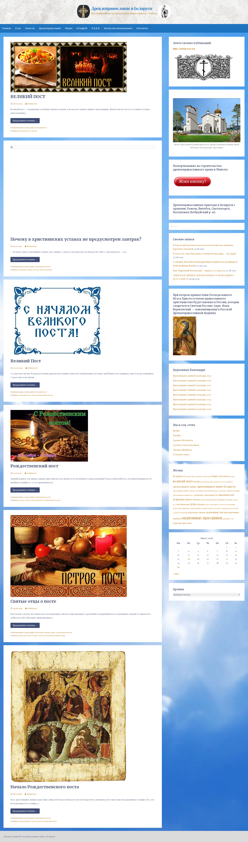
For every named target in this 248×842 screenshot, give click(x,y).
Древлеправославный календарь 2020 (192, 380)
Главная (6, 28)
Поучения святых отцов (45, 632)
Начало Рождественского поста (44, 786)
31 (178, 567)
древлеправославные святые (184, 491)
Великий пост (41, 127)
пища (30, 269)
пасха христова (211, 500)
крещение (199, 495)
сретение (217, 508)
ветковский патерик (206, 482)
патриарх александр (225, 500)
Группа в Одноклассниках (186, 445)
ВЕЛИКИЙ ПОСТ (27, 96)
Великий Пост (25, 361)
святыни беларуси (207, 508)
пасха (202, 499)
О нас (18, 28)
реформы (200, 504)
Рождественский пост (34, 466)
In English (81, 28)
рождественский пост (34, 500)
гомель (230, 481)
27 (208, 563)
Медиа (68, 28)
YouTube (177, 435)
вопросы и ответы (220, 482)
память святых (192, 499)
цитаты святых (45, 269)
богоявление (206, 476)
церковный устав (228, 519)
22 (227, 559)
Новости (30, 28)
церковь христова (182, 523)
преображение (183, 504)
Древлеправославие (50, 28)
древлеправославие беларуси (216, 486)
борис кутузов (219, 476)
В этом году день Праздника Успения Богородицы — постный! (204, 253)
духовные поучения (204, 490)
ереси (230, 490)
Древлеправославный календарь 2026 (192, 409)
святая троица (195, 508)
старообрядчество (227, 508)
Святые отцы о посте (33, 601)
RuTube (176, 430)
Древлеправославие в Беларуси (121, 8)
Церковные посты (43, 266)
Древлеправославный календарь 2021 (192, 385)
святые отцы (60, 635)
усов (236, 508)
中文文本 (95, 28)
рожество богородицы (227, 504)
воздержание (24, 821)
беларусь (178, 476)
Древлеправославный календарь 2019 (192, 375)
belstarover (32, 103)
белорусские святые (193, 476)
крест (191, 495)
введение (231, 476)
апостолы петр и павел (28, 635)
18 (189, 559)
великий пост (24, 131)
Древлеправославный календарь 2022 (192, 390)
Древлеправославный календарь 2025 (192, 404)
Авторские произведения (118, 28)
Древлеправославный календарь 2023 (192, 394)
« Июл (176, 573)
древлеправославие (185, 486)
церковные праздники (202, 517)
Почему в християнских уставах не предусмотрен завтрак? (75, 239)
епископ (216, 491)
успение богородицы (180, 513)
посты (34, 131)
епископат (223, 491)
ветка (196, 481)
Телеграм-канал (181, 454)
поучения (49, 635)
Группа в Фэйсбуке (182, 449)
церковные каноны (197, 512)
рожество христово (181, 508)
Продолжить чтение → (25, 120)
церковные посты (45, 395)
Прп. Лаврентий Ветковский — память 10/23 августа (199, 270)
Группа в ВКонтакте (183, 440)
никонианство (211, 495)
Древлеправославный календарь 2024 (192, 399)
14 (217, 555)
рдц (193, 504)
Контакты (142, 28)
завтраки (23, 269)
